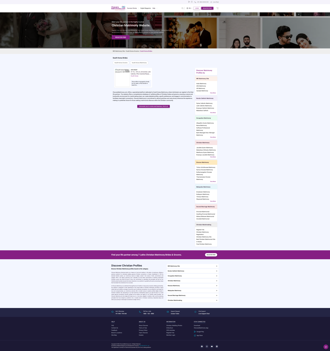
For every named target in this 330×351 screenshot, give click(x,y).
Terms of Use (143, 328)
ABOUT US (142, 322)
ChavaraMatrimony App (201, 328)
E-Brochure (169, 328)
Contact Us (114, 328)
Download (197, 325)
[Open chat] (325, 346)
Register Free (170, 332)
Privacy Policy (143, 330)
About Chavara (143, 325)
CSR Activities (170, 330)
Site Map (114, 335)
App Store (200, 335)
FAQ (112, 325)
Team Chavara (143, 332)
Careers (141, 335)
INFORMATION (170, 322)
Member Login (170, 335)
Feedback (114, 330)
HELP (113, 322)
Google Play (200, 331)
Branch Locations (116, 332)
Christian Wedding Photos (174, 325)
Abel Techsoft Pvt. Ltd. (144, 345)
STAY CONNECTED (199, 322)
